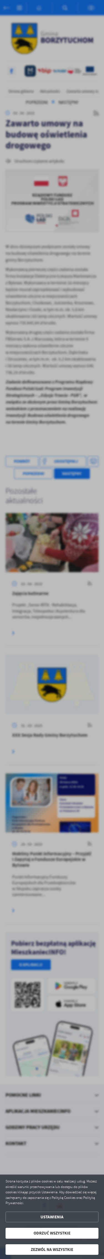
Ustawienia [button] (52, 1217)
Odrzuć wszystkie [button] (52, 1233)
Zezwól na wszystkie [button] (52, 1249)
